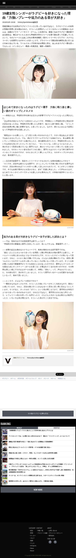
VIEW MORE (38, 489)
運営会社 (51, 535)
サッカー (22, 7)
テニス (46, 7)
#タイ (40, 378)
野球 (14, 7)
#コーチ (46, 378)
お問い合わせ (53, 530)
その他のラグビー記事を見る (38, 413)
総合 (6, 7)
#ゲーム (13, 378)
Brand (69, 7)
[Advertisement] (38, 394)
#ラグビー (5, 378)
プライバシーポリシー (56, 533)
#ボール (53, 378)
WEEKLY (19, 428)
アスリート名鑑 (42, 533)
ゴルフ (30, 7)
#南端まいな (62, 378)
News (62, 7)
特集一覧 (40, 530)
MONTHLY (57, 428)
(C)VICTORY (70, 227)
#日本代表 (21, 378)
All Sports (54, 7)
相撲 (38, 7)
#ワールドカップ (31, 378)
